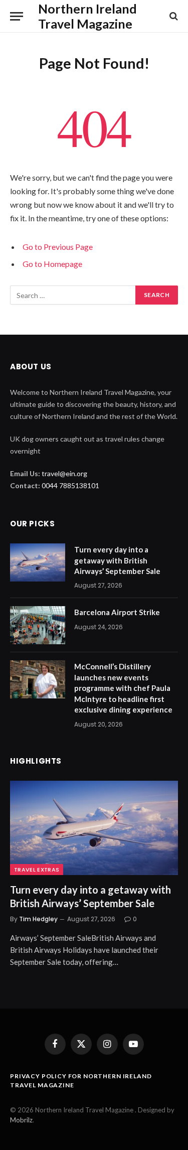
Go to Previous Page (58, 246)
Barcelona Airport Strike (117, 612)
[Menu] (16, 16)
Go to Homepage (52, 263)
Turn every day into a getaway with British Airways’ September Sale (118, 560)
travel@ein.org (64, 473)
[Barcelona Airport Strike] (37, 625)
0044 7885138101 (70, 485)
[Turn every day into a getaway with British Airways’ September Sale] (37, 562)
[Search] (172, 16)
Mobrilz (21, 1120)
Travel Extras (36, 870)
